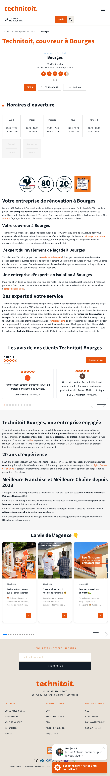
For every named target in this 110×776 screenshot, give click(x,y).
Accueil (6, 31)
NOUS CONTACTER (55, 716)
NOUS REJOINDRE (13, 722)
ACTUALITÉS (11, 728)
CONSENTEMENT (93, 728)
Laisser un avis (96, 360)
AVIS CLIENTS (52, 733)
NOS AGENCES (11, 716)
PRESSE (8, 733)
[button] (79, 752)
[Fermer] (103, 748)
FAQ (48, 722)
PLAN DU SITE (91, 716)
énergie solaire (58, 320)
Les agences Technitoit (25, 31)
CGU (87, 710)
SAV (48, 710)
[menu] (103, 9)
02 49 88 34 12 (51, 87)
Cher (31, 440)
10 (30, 405)
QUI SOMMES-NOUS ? (15, 710)
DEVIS (30, 87)
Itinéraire (76, 87)
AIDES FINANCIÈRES (55, 728)
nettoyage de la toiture (94, 236)
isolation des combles (13, 288)
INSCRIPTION (55, 666)
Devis (61, 19)
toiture (6, 218)
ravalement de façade (51, 257)
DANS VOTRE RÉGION (95, 722)
